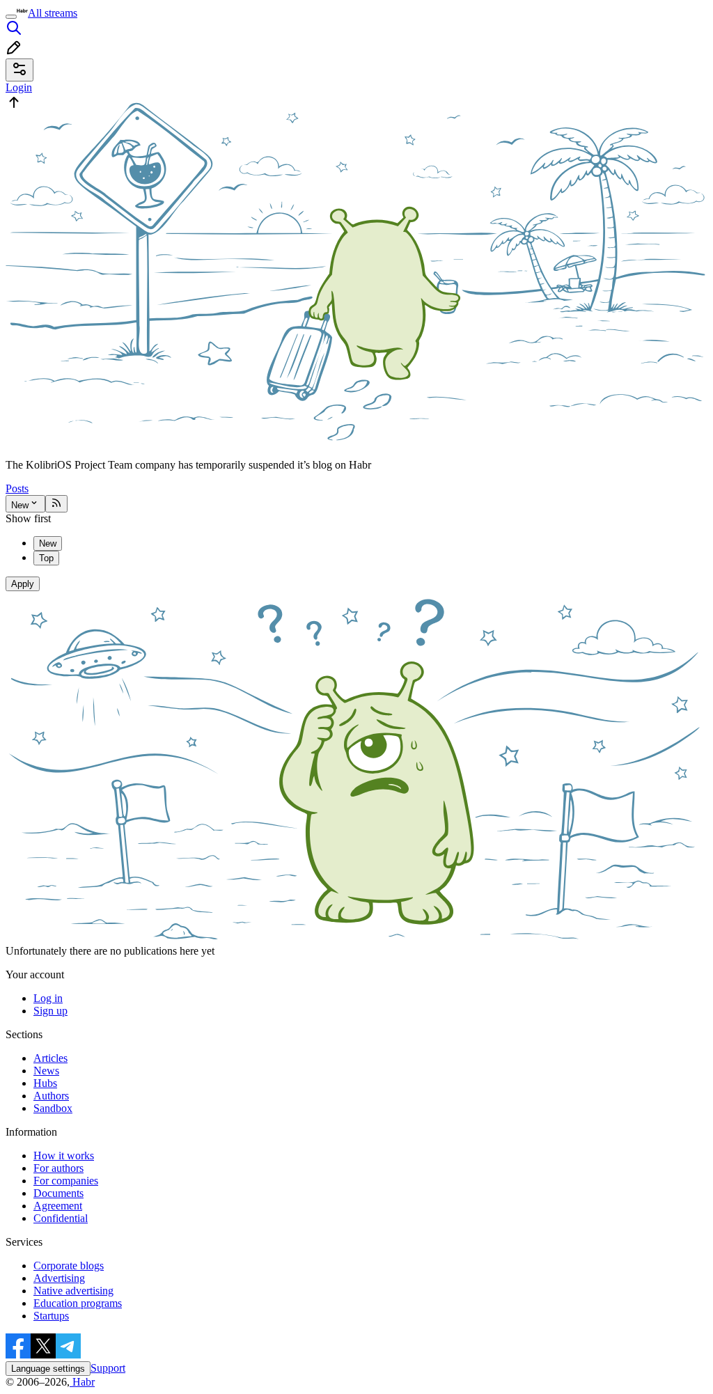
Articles (50, 1058)
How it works (63, 1155)
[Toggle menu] (11, 17)
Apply (22, 584)
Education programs (77, 1303)
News (46, 1070)
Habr (82, 1382)
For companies (65, 1181)
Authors (51, 1096)
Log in (48, 998)
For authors (58, 1168)
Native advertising (73, 1291)
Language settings (48, 1368)
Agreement (57, 1206)
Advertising (59, 1278)
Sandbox (52, 1108)
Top (46, 558)
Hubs (45, 1083)
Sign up (50, 1011)
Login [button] (19, 87)
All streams (52, 13)
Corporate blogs (68, 1265)
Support (108, 1368)
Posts (17, 488)
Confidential (60, 1218)
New (20, 505)
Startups (51, 1316)
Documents (58, 1193)
